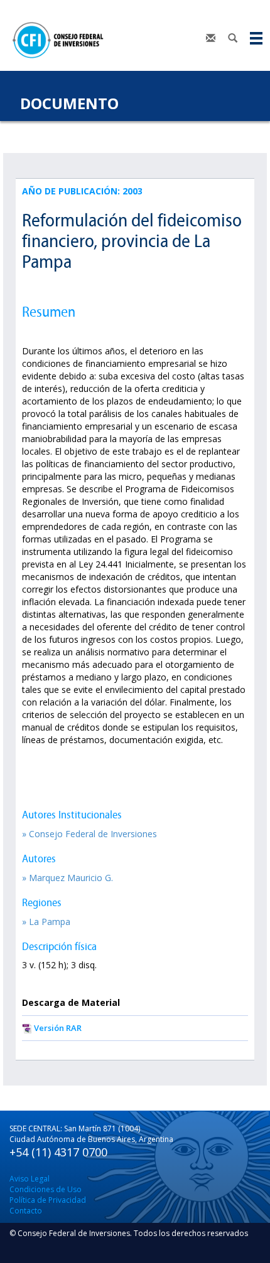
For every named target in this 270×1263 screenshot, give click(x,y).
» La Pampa (46, 921)
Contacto (25, 1210)
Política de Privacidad (47, 1200)
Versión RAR (58, 1027)
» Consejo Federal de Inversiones (89, 834)
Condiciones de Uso (45, 1189)
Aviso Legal (29, 1178)
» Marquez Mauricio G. (67, 878)
